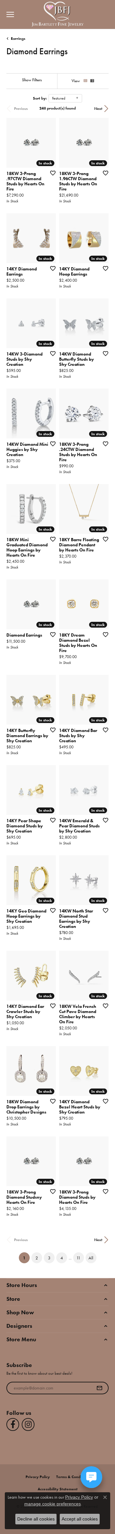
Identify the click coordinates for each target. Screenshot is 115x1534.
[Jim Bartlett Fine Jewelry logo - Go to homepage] (57, 14)
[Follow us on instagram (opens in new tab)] (28, 1424)
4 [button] (61, 1258)
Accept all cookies (80, 1518)
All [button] (90, 1258)
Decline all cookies (36, 1518)
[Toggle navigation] (8, 14)
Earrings (18, 38)
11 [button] (78, 1258)
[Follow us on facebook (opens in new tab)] (12, 1424)
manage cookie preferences (52, 1503)
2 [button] (36, 1258)
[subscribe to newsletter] (99, 1388)
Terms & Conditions (73, 1476)
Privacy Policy (38, 1476)
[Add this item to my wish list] (51, 173)
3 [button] (49, 1258)
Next (98, 108)
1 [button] (26, 1258)
